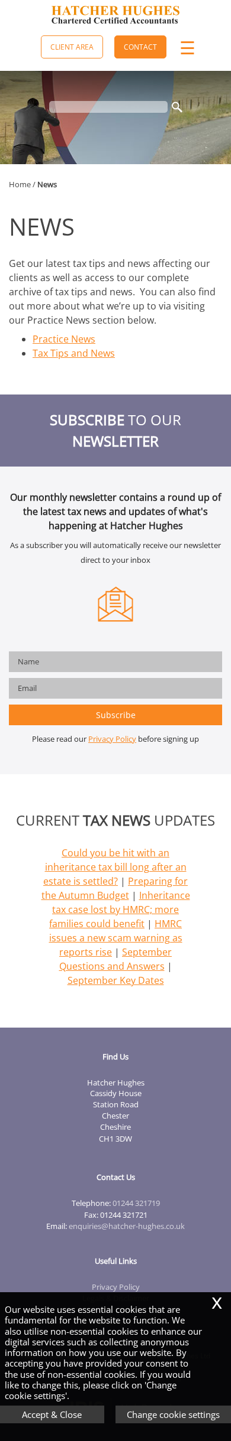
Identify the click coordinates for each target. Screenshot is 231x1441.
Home (20, 184)
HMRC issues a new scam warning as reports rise (115, 938)
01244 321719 (136, 1203)
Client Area (72, 47)
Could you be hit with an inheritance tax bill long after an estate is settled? (115, 867)
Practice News (64, 338)
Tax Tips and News (74, 353)
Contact (140, 47)
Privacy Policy (112, 738)
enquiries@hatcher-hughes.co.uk (127, 1226)
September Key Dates (116, 980)
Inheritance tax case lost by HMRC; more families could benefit (119, 909)
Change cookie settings (173, 1414)
